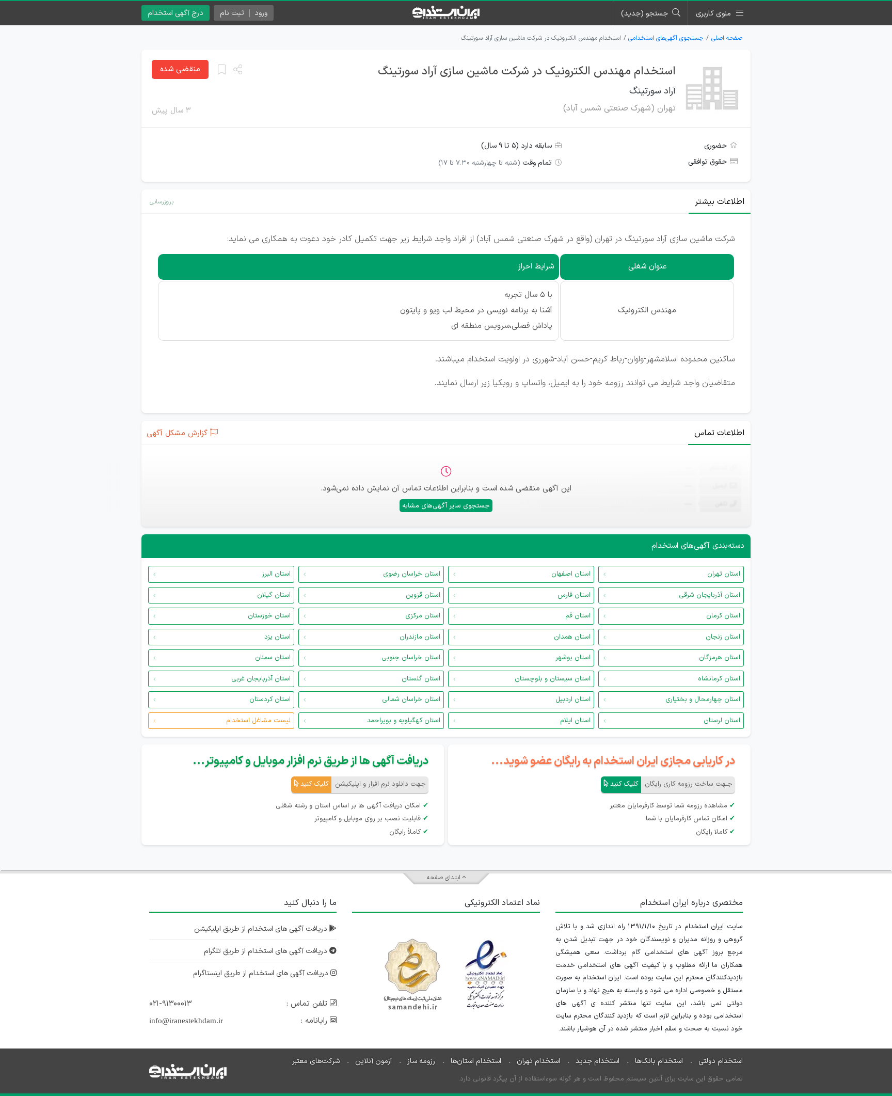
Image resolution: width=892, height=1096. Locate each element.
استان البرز (276, 574)
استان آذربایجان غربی (261, 679)
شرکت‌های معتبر (316, 1061)
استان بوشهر (573, 658)
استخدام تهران (538, 1061)
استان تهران (723, 574)
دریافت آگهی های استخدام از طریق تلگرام (266, 951)
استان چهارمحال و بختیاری (702, 699)
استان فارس (574, 595)
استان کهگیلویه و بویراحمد (403, 721)
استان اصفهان (571, 574)
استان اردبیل (573, 699)
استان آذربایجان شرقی (709, 595)
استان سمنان (273, 658)
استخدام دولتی (720, 1061)
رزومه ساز (421, 1061)
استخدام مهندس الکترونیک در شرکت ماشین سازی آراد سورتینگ (527, 71)
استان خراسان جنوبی (410, 658)
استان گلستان (421, 679)
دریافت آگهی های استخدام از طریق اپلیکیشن (261, 929)
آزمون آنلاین (373, 1061)
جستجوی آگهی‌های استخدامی (666, 38)
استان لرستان (722, 721)
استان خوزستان (269, 616)
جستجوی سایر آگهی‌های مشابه (446, 506)
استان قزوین (423, 595)
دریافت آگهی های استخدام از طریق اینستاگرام (261, 973)
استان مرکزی (422, 616)
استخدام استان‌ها (476, 1061)
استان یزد (277, 637)
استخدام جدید (597, 1061)
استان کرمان (723, 616)
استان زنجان (723, 637)
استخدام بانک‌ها (659, 1061)
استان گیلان (274, 595)
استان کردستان (270, 699)
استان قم (578, 616)
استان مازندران (420, 637)
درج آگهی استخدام (175, 13)
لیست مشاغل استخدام (258, 721)
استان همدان (572, 637)
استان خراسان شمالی (411, 699)
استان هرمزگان (719, 658)
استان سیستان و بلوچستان (553, 679)
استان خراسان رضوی (411, 574)
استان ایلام (575, 721)
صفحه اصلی (726, 38)
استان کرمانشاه (719, 679)
